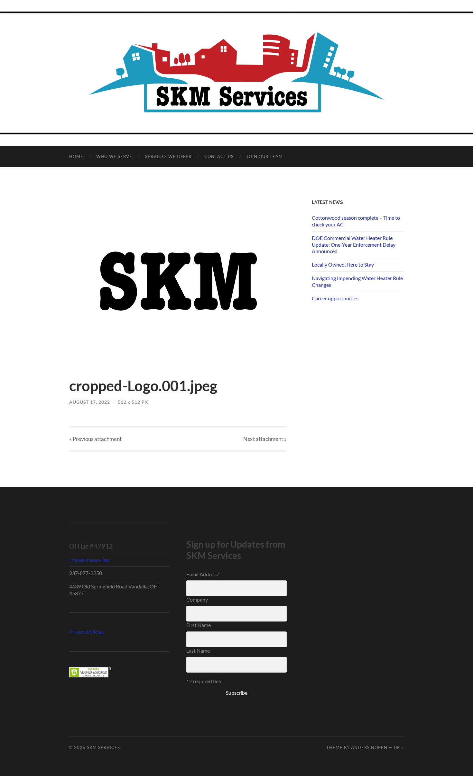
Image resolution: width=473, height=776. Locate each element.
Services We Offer (168, 156)
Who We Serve (114, 156)
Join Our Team (264, 156)
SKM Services (103, 747)
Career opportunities (335, 298)
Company (197, 599)
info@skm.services (89, 560)
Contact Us (219, 156)
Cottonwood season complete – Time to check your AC (356, 221)
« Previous (95, 439)
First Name (198, 625)
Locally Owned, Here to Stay (343, 264)
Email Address (203, 574)
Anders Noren (369, 747)
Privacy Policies (86, 632)
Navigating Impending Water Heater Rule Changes (357, 281)
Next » (265, 439)
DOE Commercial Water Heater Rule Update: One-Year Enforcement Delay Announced (353, 244)
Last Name (198, 651)
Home (76, 156)
